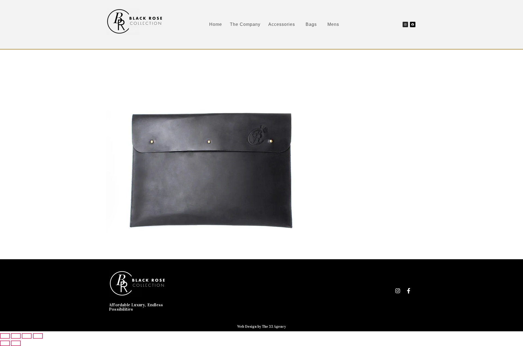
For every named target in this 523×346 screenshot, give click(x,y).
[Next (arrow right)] (16, 343)
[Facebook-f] (408, 290)
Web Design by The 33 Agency (261, 327)
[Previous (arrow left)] (5, 343)
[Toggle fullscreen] (16, 336)
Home (215, 24)
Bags (311, 24)
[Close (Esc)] (38, 336)
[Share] (27, 336)
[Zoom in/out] (5, 336)
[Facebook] (412, 24)
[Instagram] (405, 24)
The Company (245, 24)
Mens (333, 24)
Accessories (281, 24)
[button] (283, 24)
